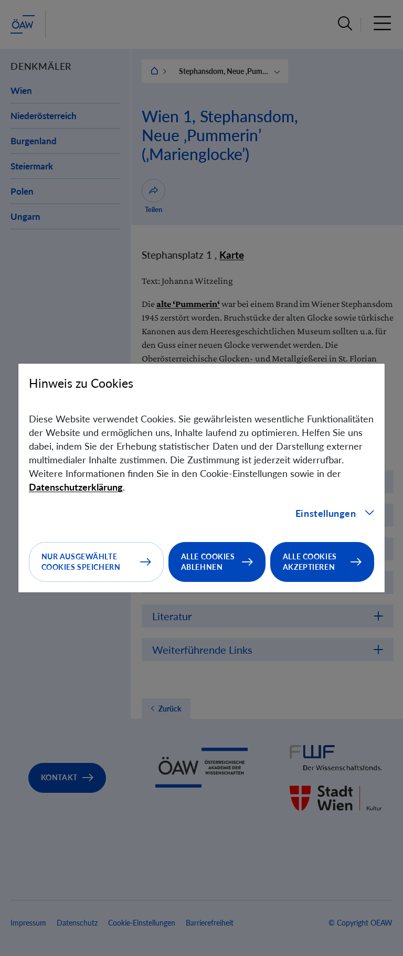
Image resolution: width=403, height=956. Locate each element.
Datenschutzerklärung (76, 487)
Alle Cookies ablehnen (208, 561)
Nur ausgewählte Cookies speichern (81, 561)
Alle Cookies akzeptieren (310, 561)
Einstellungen (325, 513)
